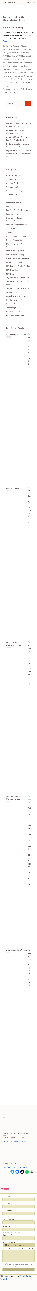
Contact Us (4, 1189)
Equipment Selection (14, 202)
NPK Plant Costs (9, 56)
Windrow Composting (15, 315)
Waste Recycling (13, 311)
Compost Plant (12, 187)
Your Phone (7, 1211)
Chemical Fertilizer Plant (16, 183)
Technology (11, 307)
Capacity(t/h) (8, 1235)
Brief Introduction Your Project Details (18, 1248)
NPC (5, 1167)
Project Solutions (13, 304)
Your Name (7, 1197)
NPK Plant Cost (9, 2)
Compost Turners (13, 194)
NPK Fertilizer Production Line (20, 53)
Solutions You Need (10, 1242)
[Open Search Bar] (28, 2)
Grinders (9, 232)
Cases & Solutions (13, 46)
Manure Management (15, 251)
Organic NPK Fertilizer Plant (14, 59)
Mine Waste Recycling (15, 254)
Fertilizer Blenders (13, 206)
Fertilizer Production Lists (16, 224)
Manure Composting (14, 240)
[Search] (28, 103)
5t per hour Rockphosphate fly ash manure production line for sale (18, 154)
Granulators (11, 228)
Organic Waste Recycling (16, 296)
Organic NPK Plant (13, 292)
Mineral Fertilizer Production (17, 258)
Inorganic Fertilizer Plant (16, 236)
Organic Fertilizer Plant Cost (17, 278)
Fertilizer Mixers (12, 214)
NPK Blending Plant (14, 262)
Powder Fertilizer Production (17, 300)
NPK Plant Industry (24, 56)
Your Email (7, 1204)
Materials (6, 1226)
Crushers (10, 198)
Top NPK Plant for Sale (18, 1167)
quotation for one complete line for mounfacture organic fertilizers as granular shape (18, 89)
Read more (7, 41)
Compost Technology (14, 191)
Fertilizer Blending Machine (17, 210)
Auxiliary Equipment (14, 175)
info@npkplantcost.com (14, 1141)
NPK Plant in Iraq (13, 27)
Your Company (8, 1219)
